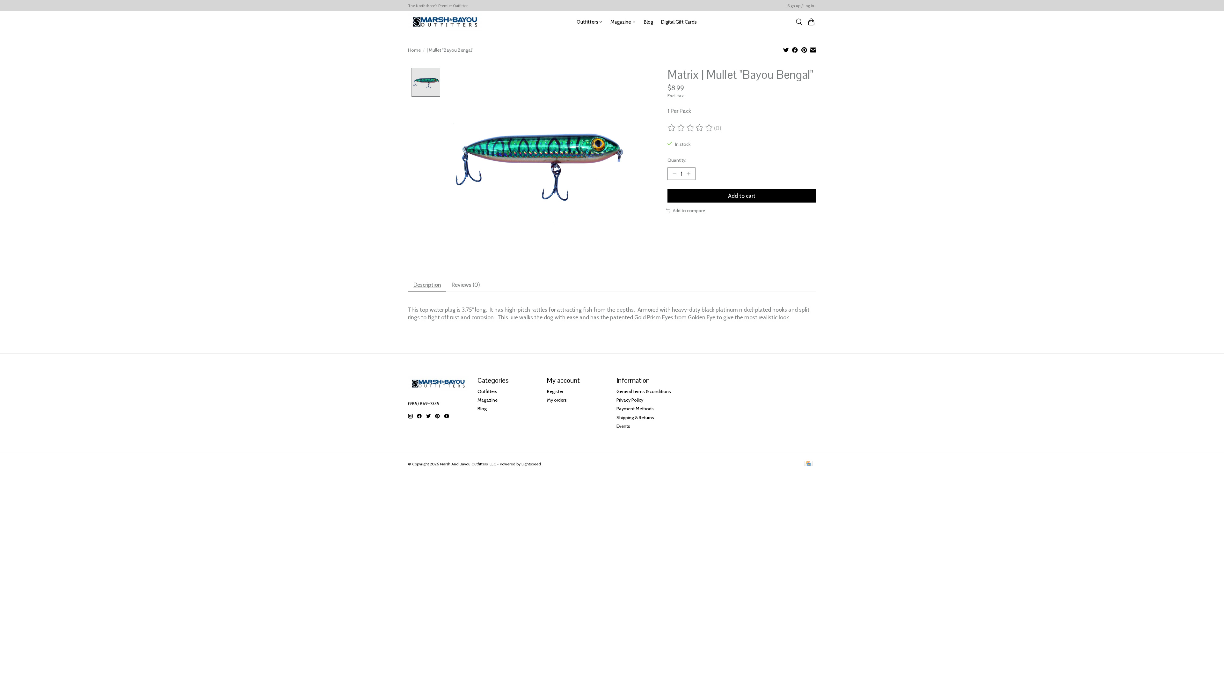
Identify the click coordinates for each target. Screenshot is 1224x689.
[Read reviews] (690, 128)
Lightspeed (531, 464)
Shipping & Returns (635, 417)
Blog (648, 22)
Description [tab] (427, 284)
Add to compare (689, 210)
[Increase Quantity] (688, 173)
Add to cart (741, 195)
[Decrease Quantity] (674, 173)
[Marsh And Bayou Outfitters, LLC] (445, 22)
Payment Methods (635, 408)
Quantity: (676, 160)
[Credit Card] (808, 464)
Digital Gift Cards (679, 22)
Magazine (487, 400)
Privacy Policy (629, 400)
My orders (557, 400)
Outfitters (487, 391)
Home (414, 50)
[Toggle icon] (799, 22)
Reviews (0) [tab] (466, 284)
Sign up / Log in (800, 5)
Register (555, 391)
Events (623, 426)
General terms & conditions (643, 391)
